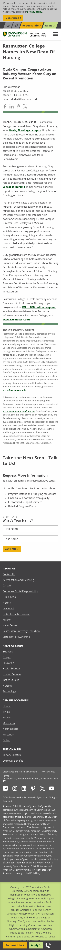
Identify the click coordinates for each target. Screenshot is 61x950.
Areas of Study (13, 646)
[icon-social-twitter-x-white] (42, 789)
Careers (7, 585)
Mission (7, 619)
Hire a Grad (9, 596)
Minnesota (9, 723)
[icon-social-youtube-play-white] (51, 789)
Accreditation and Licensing (18, 580)
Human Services (12, 674)
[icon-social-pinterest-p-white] (33, 789)
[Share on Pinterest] (18, 107)
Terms (6, 776)
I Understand (12, 17)
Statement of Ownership (16, 636)
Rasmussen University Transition (21, 631)
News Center (10, 625)
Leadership (9, 608)
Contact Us (9, 574)
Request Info (30, 25)
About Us (9, 568)
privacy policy (34, 11)
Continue (10, 549)
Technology (9, 691)
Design (7, 657)
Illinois (6, 711)
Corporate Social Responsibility (20, 591)
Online (6, 740)
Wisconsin (8, 734)
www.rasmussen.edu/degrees (19, 411)
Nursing (7, 685)
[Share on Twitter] (25, 107)
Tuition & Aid (12, 749)
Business (8, 651)
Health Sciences (12, 668)
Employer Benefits (13, 760)
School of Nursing (14, 187)
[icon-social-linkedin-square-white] (24, 789)
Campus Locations (15, 700)
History (7, 602)
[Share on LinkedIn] (11, 107)
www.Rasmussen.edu (16, 319)
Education (8, 663)
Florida (7, 706)
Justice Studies (11, 679)
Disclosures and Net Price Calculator (20, 772)
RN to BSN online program (39, 307)
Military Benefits (12, 755)
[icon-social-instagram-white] (14, 789)
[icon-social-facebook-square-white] (5, 789)
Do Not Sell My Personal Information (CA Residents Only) (30, 779)
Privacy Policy (48, 772)
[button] (55, 34)
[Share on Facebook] (5, 107)
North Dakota (10, 728)
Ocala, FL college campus (25, 130)
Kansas (7, 717)
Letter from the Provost (16, 614)
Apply (49, 25)
